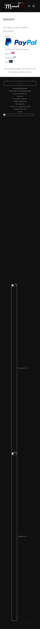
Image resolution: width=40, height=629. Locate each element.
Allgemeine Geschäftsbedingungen (20, 91)
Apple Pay (9, 58)
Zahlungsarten (20, 104)
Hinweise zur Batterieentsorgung (20, 106)
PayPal (7, 36)
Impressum (20, 96)
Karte (7, 62)
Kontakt (20, 111)
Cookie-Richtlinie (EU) (20, 109)
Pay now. (8, 53)
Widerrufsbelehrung (20, 101)
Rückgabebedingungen (20, 88)
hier (30, 72)
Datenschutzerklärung (20, 93)
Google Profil (20, 83)
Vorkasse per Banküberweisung (16, 49)
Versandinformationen (20, 99)
